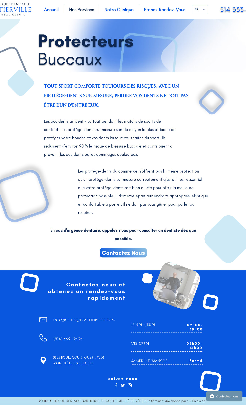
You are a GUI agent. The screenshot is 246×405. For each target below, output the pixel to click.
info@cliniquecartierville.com (84, 319)
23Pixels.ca (197, 401)
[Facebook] (116, 385)
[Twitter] (123, 385)
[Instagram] (129, 385)
